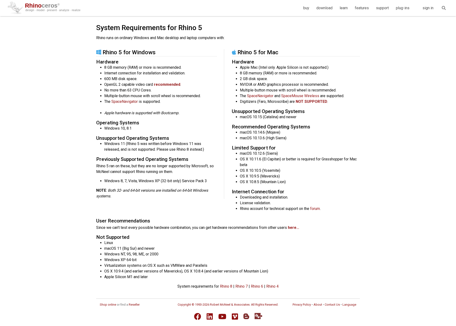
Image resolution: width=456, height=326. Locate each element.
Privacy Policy (302, 304)
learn (344, 8)
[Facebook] (198, 316)
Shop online (108, 304)
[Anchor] (158, 52)
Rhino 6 (257, 286)
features (362, 8)
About (318, 304)
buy (306, 8)
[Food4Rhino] (258, 316)
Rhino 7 (241, 286)
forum (315, 208)
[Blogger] (246, 316)
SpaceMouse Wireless (300, 96)
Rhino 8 (226, 286)
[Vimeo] (234, 316)
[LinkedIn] (209, 316)
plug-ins (402, 8)
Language (349, 304)
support (382, 8)
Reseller (134, 304)
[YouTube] (222, 316)
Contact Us (332, 304)
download (324, 8)
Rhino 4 (272, 286)
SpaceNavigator (124, 101)
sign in (428, 8)
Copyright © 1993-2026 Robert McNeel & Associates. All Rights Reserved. (228, 304)
